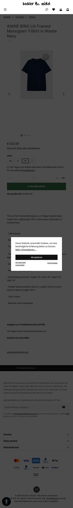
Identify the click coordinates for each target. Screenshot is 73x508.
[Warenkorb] (67, 9)
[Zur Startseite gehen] (36, 3)
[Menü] (5, 9)
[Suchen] (46, 9)
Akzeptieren (36, 257)
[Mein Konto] (60, 9)
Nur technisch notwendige (20, 263)
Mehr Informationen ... (25, 249)
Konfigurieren (52, 263)
